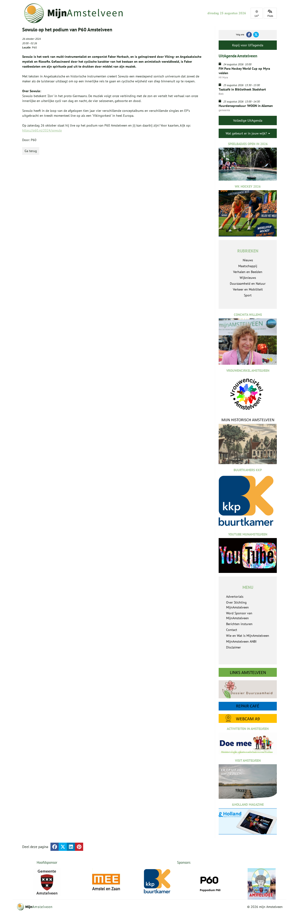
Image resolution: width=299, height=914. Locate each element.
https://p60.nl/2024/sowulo (42, 130)
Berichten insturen (239, 624)
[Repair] (248, 706)
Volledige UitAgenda (247, 120)
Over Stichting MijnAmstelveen (237, 604)
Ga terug (31, 151)
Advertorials (234, 596)
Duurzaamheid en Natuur (248, 283)
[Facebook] (249, 34)
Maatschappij (247, 266)
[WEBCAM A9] (248, 718)
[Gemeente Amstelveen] (47, 882)
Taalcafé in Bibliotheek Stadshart (242, 89)
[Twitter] (256, 34)
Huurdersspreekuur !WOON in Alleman (246, 106)
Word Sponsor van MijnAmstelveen (239, 615)
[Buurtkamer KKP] (158, 881)
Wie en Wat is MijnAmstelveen (247, 636)
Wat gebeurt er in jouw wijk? (247, 133)
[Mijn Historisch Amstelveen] (248, 440)
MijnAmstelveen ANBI (241, 641)
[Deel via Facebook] (54, 847)
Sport (248, 295)
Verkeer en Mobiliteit (248, 289)
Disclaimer (233, 647)
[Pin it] (79, 847)
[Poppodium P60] (210, 882)
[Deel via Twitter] (63, 847)
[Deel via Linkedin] (71, 847)
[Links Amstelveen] (248, 672)
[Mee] (106, 882)
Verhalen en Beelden (247, 272)
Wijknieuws (248, 278)
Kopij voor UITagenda (247, 45)
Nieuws (248, 260)
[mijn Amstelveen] (76, 13)
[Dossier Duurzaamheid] (248, 689)
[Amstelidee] (261, 883)
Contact (231, 630)
